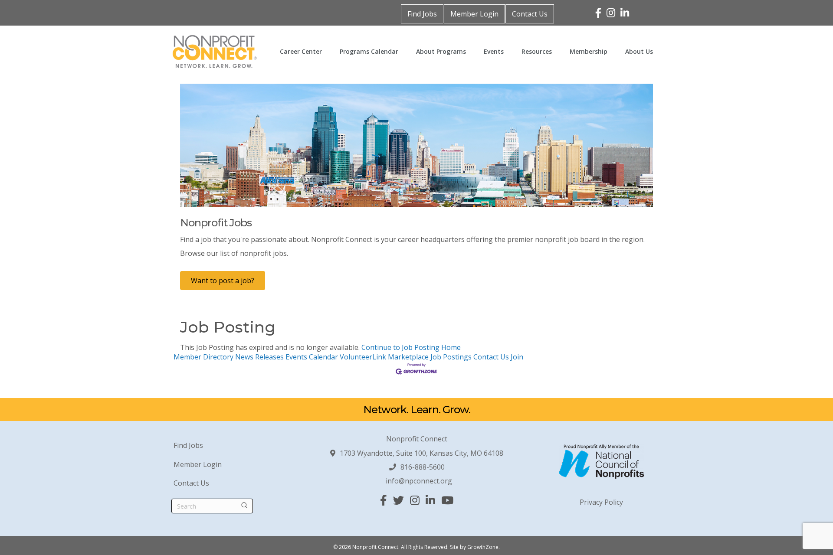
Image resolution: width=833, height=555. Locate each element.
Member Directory (203, 357)
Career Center (301, 51)
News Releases (259, 357)
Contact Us (530, 14)
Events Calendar (311, 357)
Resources (536, 51)
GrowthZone (482, 547)
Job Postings (451, 357)
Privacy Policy (601, 502)
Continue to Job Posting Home (411, 347)
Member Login (474, 14)
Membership (588, 51)
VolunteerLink (363, 357)
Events (494, 51)
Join (517, 357)
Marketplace (408, 357)
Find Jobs (422, 14)
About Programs (441, 51)
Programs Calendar (369, 51)
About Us (639, 51)
